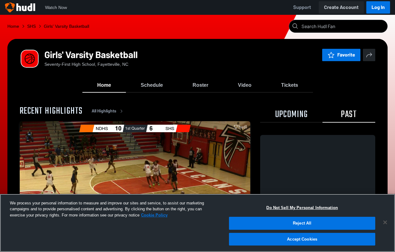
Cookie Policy (154, 215)
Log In (378, 7)
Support (302, 7)
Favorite (346, 55)
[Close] (385, 222)
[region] (197, 223)
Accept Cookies (302, 239)
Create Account (341, 7)
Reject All (302, 223)
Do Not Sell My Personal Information (302, 207)
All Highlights (104, 111)
